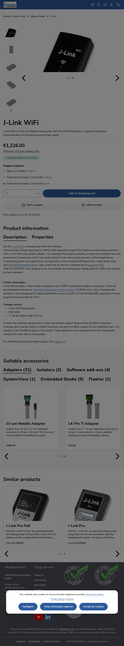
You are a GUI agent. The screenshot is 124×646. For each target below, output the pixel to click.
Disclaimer (34, 642)
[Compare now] (105, 4)
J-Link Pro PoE (18, 526)
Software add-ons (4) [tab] (88, 370)
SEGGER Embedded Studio (23, 265)
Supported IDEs (95, 265)
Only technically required (58, 606)
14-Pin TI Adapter (83, 424)
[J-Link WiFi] (71, 48)
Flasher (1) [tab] (100, 379)
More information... (95, 594)
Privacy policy (57, 599)
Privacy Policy (52, 642)
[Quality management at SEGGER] (76, 575)
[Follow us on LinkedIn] (48, 616)
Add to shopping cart (81, 193)
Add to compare (34, 205)
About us (39, 575)
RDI (77, 290)
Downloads (40, 580)
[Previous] (24, 78)
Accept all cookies (93, 606)
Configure (27, 606)
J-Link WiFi (18, 246)
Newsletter (40, 585)
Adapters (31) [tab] (17, 370)
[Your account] (111, 4)
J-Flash (95, 290)
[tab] (15, 237)
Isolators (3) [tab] (49, 370)
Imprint (21, 642)
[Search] (99, 4)
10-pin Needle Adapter (26, 424)
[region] (62, 68)
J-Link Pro (76, 526)
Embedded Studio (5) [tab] (62, 379)
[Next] (117, 78)
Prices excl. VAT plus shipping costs (21, 151)
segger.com (59, 341)
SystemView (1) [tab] (19, 379)
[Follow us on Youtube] (38, 617)
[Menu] (92, 4)
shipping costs (66, 629)
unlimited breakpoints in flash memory (53, 290)
